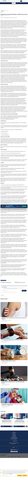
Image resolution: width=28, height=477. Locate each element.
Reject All (25, 475)
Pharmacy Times (3, 11)
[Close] (27, 471)
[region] (14, 473)
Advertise (14, 433)
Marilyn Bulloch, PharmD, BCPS (6, 406)
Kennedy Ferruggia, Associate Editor (6, 320)
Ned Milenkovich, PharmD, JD (5, 384)
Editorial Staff (14, 435)
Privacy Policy (14, 436)
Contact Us (14, 434)
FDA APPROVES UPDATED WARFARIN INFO (6, 282)
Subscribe (23, 290)
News (15, 456)
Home (9, 456)
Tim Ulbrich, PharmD (4, 362)
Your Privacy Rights (5, 475)
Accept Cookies (19, 475)
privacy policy (15, 292)
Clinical (13, 3)
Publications (2, 295)
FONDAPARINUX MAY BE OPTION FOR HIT (20, 282)
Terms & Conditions (14, 437)
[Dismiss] (26, 205)
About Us (12, 456)
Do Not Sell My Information (14, 438)
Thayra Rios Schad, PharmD (5, 341)
